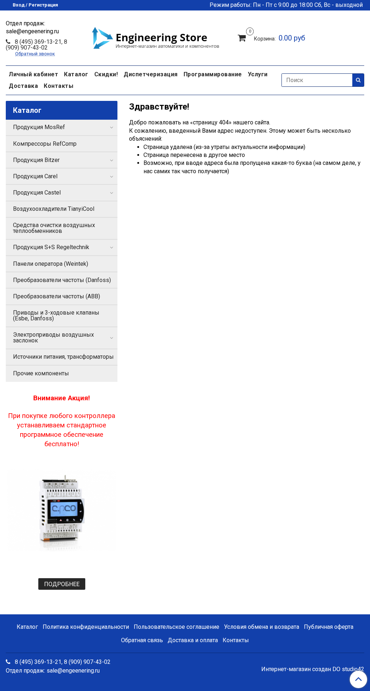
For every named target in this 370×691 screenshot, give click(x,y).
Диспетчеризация (151, 74)
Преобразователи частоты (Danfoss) (62, 280)
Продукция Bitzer (36, 160)
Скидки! (106, 74)
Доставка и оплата (193, 640)
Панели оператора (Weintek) (50, 263)
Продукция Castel (37, 192)
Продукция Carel (35, 176)
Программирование (213, 74)
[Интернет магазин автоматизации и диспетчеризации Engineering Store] (155, 37)
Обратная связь (142, 640)
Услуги (258, 74)
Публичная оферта (328, 626)
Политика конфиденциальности (86, 626)
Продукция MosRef (39, 127)
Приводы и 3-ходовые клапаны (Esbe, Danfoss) (56, 315)
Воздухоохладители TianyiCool (53, 208)
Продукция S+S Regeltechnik (51, 247)
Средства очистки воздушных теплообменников (54, 228)
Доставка (23, 85)
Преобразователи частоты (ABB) (56, 296)
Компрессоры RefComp (45, 143)
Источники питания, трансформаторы (63, 356)
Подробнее (61, 584)
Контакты (58, 85)
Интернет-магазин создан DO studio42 (312, 669)
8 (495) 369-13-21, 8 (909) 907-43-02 (36, 44)
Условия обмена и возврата (261, 626)
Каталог (76, 74)
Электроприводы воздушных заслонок (53, 337)
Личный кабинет (33, 74)
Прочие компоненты (41, 373)
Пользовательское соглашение (176, 626)
